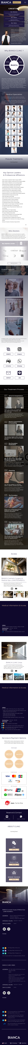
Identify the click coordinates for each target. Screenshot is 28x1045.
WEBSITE (8, 354)
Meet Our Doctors (14, 263)
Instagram (19, 354)
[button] (4, 1043)
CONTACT (8, 377)
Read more (14, 849)
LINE (20, 377)
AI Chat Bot (8, 366)
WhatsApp (19, 366)
